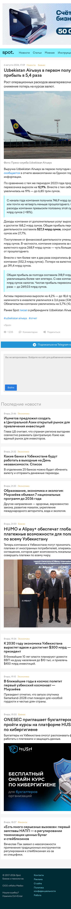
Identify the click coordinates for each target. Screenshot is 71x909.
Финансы (22, 822)
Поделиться (53, 332)
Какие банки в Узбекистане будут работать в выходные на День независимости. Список (30, 460)
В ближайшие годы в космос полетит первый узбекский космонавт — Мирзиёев (33, 685)
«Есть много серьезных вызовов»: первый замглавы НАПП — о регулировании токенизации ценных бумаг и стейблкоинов (37, 833)
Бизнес (21, 524)
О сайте (38, 883)
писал (23, 310)
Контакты (39, 875)
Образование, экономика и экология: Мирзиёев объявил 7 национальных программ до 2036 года (34, 495)
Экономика (23, 413)
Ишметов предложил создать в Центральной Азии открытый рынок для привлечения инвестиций (37, 422)
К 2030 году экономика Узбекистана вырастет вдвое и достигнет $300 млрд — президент (37, 647)
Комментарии (29, 332)
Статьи (37, 52)
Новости (24, 52)
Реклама (38, 879)
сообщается (12, 173)
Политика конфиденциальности (45, 889)
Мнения (50, 52)
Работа (37, 895)
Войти (11, 387)
